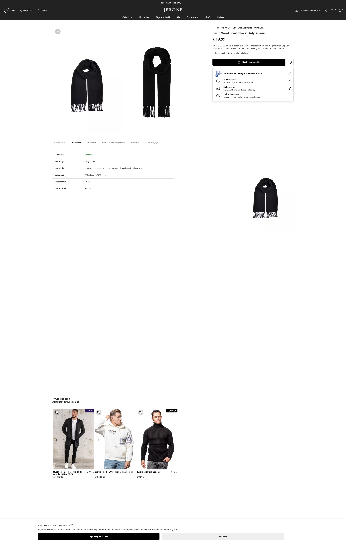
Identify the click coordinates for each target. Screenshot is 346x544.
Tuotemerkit (193, 17)
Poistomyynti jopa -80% (170, 2)
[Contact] (325, 10)
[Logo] (173, 10)
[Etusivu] (213, 28)
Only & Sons (90, 161)
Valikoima (127, 17)
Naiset (220, 17)
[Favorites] (333, 10)
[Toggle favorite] (290, 62)
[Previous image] (56, 440)
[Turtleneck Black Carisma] (157, 439)
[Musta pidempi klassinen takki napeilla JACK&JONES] (73, 439)
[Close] (185, 2)
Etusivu (88, 168)
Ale (178, 17)
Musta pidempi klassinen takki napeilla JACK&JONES (67, 473)
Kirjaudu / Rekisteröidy (310, 10)
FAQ (208, 17)
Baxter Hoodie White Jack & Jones (111, 472)
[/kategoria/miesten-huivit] (58, 31)
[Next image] (90, 440)
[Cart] (340, 10)
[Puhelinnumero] (20, 10)
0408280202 (28, 10)
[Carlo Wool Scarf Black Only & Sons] (88, 79)
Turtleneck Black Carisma (148, 472)
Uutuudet (144, 17)
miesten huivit (101, 168)
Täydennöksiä (163, 17)
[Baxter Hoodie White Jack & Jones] (115, 439)
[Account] (296, 10)
